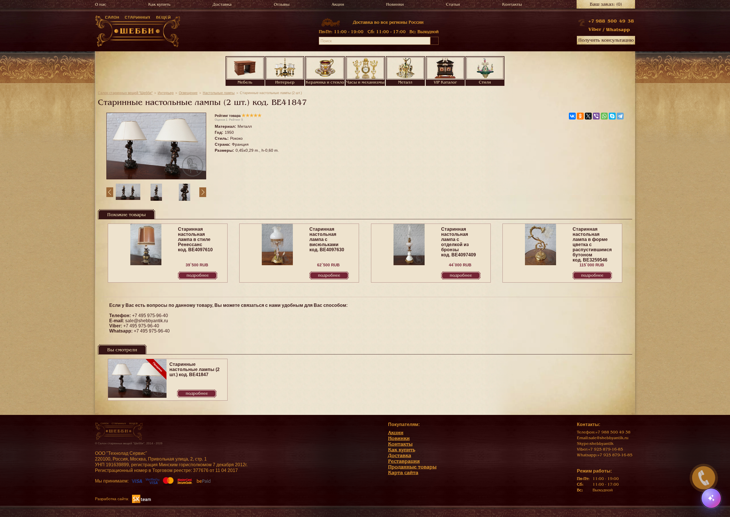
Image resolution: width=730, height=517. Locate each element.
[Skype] (612, 116)
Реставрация (404, 461)
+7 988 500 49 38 (611, 21)
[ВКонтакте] (572, 116)
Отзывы (281, 4)
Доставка (222, 4)
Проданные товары (412, 467)
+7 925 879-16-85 (605, 449)
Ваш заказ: (606, 4)
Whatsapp (618, 29)
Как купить (159, 4)
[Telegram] (620, 116)
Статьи (453, 4)
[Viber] (596, 116)
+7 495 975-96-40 (150, 315)
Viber (594, 29)
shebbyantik (601, 443)
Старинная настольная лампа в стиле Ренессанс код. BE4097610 (195, 239)
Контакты (512, 4)
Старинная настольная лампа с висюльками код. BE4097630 (326, 239)
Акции (338, 4)
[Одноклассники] (580, 116)
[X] (588, 116)
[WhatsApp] (604, 116)
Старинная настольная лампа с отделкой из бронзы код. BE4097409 (458, 242)
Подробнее (197, 275)
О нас (100, 4)
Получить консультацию (606, 40)
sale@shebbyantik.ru (146, 320)
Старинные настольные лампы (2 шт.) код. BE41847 (194, 369)
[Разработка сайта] (141, 498)
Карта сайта (403, 472)
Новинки (395, 4)
